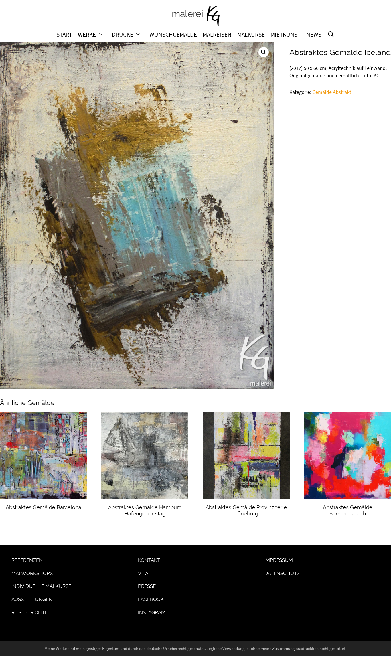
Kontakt (149, 560)
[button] (263, 52)
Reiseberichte (29, 612)
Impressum (278, 560)
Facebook (151, 599)
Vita (143, 573)
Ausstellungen (31, 599)
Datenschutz (282, 573)
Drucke (122, 34)
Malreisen (217, 34)
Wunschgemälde (173, 34)
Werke (87, 34)
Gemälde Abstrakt (331, 92)
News (313, 34)
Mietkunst (285, 34)
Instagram (151, 612)
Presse (147, 586)
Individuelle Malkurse (41, 586)
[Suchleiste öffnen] (331, 34)
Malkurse (251, 34)
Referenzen (27, 560)
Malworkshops (32, 573)
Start (64, 34)
